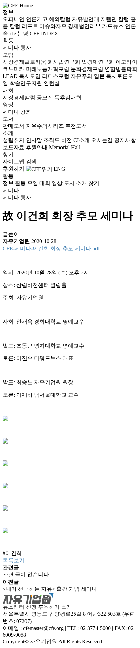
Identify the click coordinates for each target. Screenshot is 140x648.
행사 (25, 48)
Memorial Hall (64, 147)
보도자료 (14, 147)
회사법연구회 (65, 62)
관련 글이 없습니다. (26, 574)
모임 (8, 55)
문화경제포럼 (88, 69)
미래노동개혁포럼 (48, 69)
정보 (8, 12)
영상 (8, 104)
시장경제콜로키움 (25, 62)
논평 (23, 33)
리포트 (30, 26)
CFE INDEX (44, 33)
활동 (8, 40)
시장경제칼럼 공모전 (28, 97)
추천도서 (76, 126)
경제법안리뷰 (85, 26)
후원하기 (13, 169)
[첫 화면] (18, 5)
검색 (31, 161)
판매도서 (14, 126)
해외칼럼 (60, 19)
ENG (59, 169)
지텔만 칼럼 (115, 19)
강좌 (25, 112)
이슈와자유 (53, 26)
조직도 (52, 140)
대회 (8, 90)
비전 (67, 140)
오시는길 (102, 140)
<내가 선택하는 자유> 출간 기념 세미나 (50, 589)
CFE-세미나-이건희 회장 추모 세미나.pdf (51, 248)
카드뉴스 (113, 26)
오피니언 (14, 19)
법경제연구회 (99, 62)
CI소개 (82, 140)
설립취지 (14, 140)
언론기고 (37, 19)
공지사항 (125, 140)
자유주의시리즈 (45, 126)
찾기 (8, 154)
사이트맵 (14, 161)
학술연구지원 (26, 83)
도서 (8, 119)
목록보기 (13, 560)
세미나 (11, 48)
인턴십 (51, 83)
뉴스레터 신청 (20, 607)
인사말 (34, 140)
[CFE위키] (39, 169)
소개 (8, 133)
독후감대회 (68, 97)
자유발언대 (86, 19)
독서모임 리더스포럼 (45, 76)
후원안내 (37, 147)
